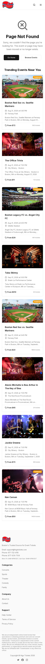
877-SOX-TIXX (14, 555)
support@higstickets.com (17, 550)
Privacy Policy (7, 624)
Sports (4, 574)
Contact (5, 603)
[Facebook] (22, 660)
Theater (5, 579)
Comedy (5, 583)
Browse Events (31, 57)
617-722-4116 (13, 553)
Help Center (7, 615)
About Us (5, 599)
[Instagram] (27, 660)
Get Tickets (24, 86)
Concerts (5, 570)
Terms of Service (9, 619)
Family (4, 587)
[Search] (34, 5)
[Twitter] (18, 660)
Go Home (11, 57)
